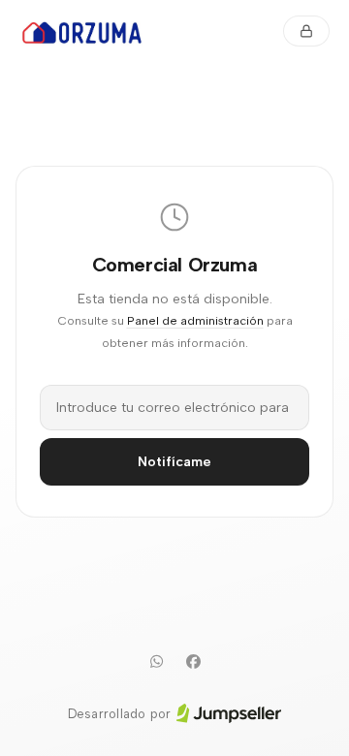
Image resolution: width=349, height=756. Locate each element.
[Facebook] (192, 662)
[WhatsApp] (156, 662)
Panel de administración (195, 320)
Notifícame (174, 462)
